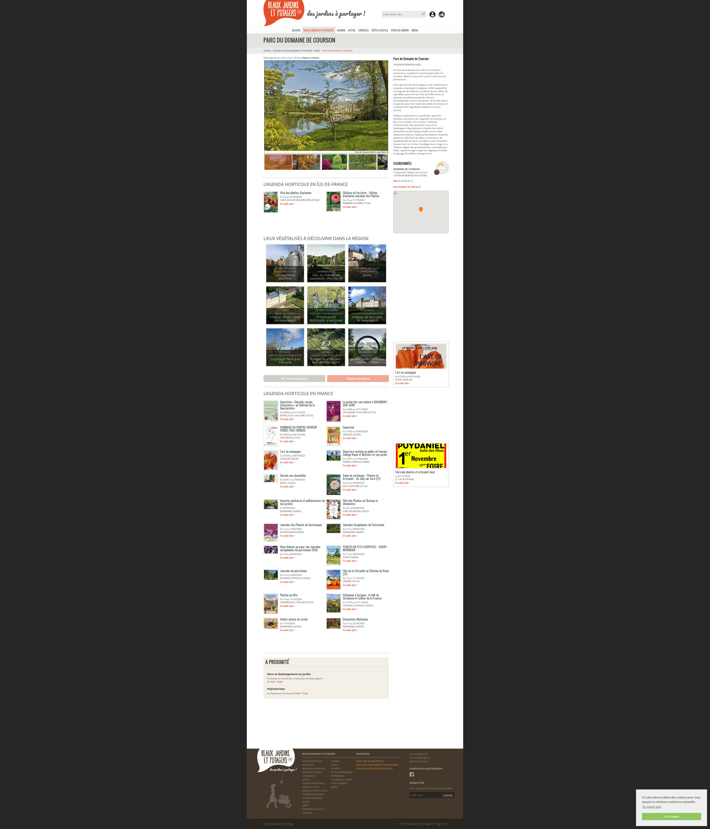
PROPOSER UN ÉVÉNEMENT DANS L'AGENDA (377, 764)
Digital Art (441, 823)
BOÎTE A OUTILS (380, 30)
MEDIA (415, 30)
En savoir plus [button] (652, 806)
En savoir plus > (287, 203)
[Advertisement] (421, 260)
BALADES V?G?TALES (312, 761)
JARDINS (306, 779)
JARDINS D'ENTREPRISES (313, 783)
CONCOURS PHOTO (311, 772)
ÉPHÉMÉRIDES (337, 775)
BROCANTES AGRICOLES (313, 768)
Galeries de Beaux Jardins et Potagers (292, 50)
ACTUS (351, 30)
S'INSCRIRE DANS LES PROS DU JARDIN (374, 768)
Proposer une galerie (358, 378)
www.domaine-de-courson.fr (407, 186)
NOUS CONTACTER (418, 754)
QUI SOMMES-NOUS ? (420, 757)
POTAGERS (307, 812)
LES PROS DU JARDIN (312, 798)
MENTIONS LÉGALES (419, 761)
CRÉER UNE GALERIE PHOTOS (370, 761)
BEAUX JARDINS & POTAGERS (319, 30)
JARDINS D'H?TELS (310, 787)
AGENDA (341, 30)
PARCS (317, 50)
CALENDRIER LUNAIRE (341, 779)
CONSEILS (363, 30)
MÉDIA (334, 787)
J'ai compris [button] (671, 816)
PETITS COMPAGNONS (341, 772)
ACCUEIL (296, 30)
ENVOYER (448, 795)
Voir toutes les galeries (294, 378)
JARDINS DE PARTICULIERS (314, 790)
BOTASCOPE (308, 764)
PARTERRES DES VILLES (313, 809)
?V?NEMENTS (308, 775)
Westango (288, 823)
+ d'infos (279, 681)
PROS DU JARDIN (400, 30)
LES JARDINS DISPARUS (313, 794)
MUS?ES (306, 801)
